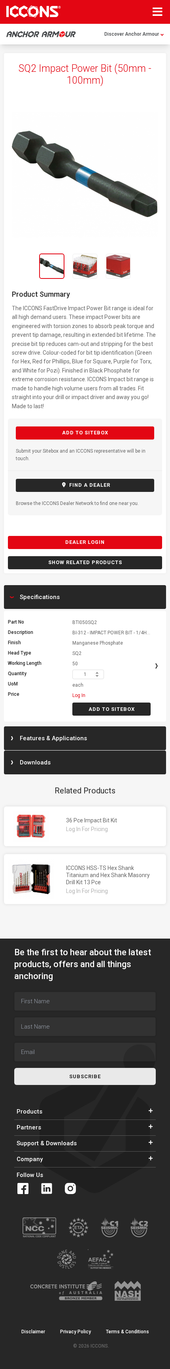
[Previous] (20, 266)
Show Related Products (85, 562)
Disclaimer (33, 1331)
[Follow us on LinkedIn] (46, 1188)
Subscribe (85, 1076)
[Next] (150, 266)
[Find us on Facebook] (22, 1188)
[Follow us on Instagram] (70, 1188)
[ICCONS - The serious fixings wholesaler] (33, 11)
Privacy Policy (75, 1331)
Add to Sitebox (85, 433)
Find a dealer (89, 485)
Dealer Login (85, 542)
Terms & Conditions (127, 1331)
